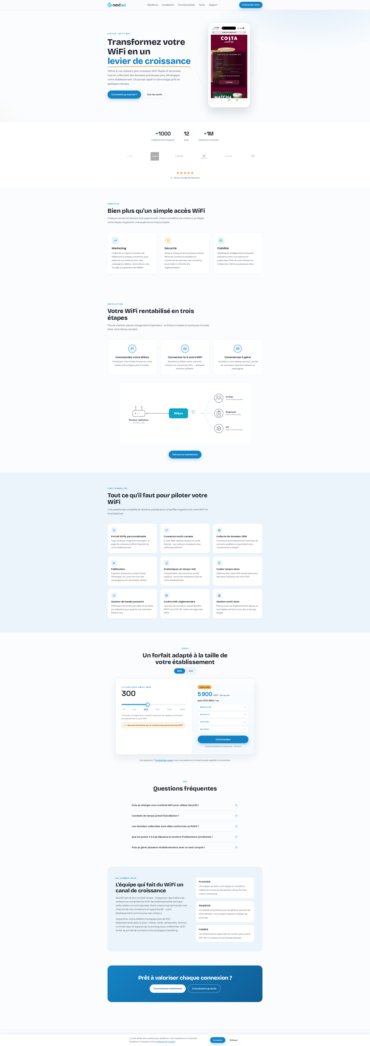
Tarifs (202, 4)
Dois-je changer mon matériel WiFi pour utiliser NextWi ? (184, 805)
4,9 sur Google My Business (185, 178)
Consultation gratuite (204, 988)
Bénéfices (153, 4)
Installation (168, 4)
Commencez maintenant (167, 988)
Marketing (206, 707)
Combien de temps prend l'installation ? (184, 815)
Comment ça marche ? (124, 94)
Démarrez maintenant (185, 454)
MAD (179, 671)
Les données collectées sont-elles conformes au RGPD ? (184, 826)
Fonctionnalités (186, 4)
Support (213, 4)
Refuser (234, 1040)
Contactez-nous (251, 4)
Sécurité (205, 714)
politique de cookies (165, 1041)
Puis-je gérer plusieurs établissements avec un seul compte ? (184, 847)
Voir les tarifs (154, 94)
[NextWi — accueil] (117, 4)
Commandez (223, 739)
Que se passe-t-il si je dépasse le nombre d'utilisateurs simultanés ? (184, 836)
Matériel (205, 729)
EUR (191, 671)
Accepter (217, 1040)
